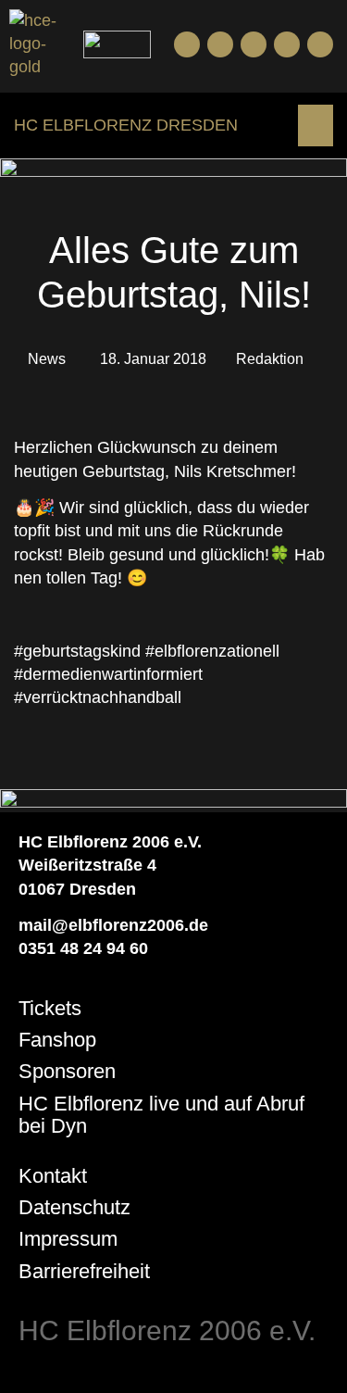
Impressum (68, 1238)
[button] (315, 125)
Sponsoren (67, 1071)
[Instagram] (253, 44)
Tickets (50, 1008)
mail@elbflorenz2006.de (113, 925)
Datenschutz (74, 1207)
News (47, 359)
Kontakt (53, 1175)
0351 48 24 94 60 (83, 948)
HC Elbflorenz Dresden (126, 125)
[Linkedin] (320, 44)
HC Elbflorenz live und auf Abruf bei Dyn (161, 1114)
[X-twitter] (287, 44)
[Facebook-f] (187, 44)
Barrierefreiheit (84, 1271)
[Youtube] (220, 44)
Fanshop (57, 1039)
